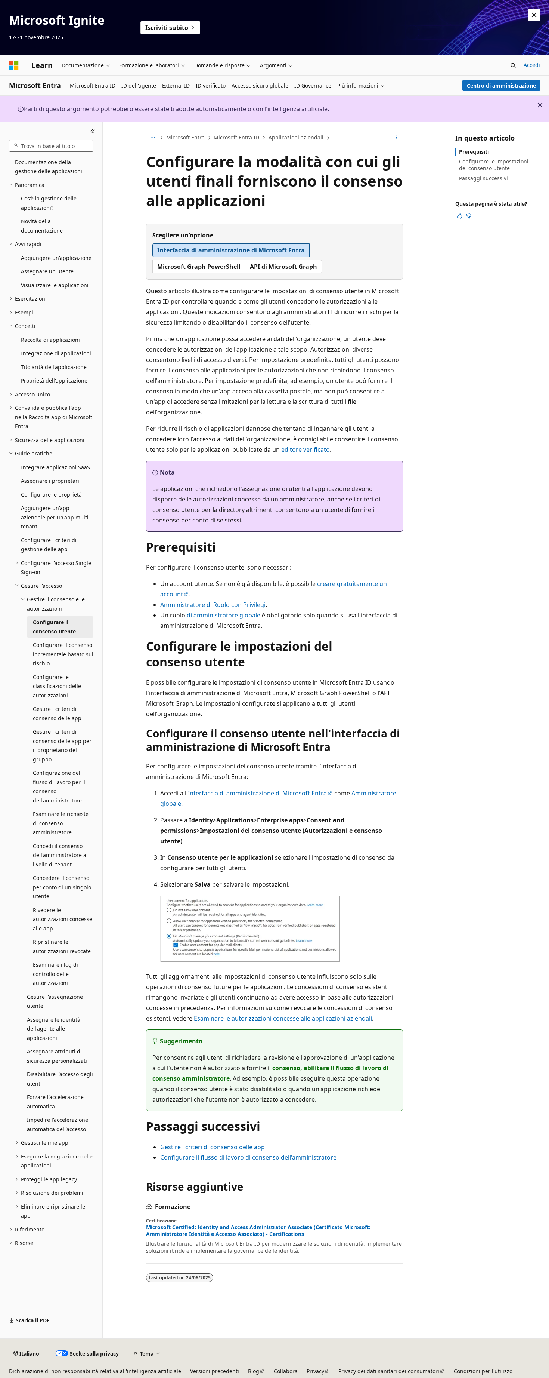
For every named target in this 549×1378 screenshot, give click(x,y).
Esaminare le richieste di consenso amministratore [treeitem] (61, 823)
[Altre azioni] (396, 138)
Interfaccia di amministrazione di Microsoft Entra (257, 793)
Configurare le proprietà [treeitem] (51, 494)
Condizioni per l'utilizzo (483, 1371)
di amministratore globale (223, 615)
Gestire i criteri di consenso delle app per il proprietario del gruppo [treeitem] (62, 745)
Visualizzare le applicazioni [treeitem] (55, 285)
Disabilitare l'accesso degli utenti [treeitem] (60, 1079)
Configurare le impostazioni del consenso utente (493, 165)
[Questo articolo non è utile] (468, 215)
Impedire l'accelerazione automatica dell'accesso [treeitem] (57, 1124)
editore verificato (305, 449)
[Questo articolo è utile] (459, 215)
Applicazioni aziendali (296, 137)
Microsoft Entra (185, 137)
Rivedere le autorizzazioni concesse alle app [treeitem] (62, 919)
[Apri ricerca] (513, 65)
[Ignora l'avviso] (534, 15)
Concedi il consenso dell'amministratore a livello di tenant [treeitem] (59, 855)
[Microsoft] (14, 65)
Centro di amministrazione (501, 85)
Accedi (532, 64)
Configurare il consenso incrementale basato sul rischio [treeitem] (63, 654)
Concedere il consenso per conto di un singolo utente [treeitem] (62, 887)
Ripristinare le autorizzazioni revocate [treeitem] (62, 946)
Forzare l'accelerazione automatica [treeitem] (55, 1101)
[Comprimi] (92, 131)
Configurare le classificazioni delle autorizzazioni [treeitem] (57, 686)
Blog (253, 1371)
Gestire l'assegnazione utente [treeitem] (55, 1001)
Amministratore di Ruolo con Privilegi (213, 605)
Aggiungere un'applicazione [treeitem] (56, 257)
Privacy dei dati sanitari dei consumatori (388, 1371)
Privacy (315, 1371)
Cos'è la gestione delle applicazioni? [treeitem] (49, 203)
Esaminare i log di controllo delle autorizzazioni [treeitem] (55, 973)
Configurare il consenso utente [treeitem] (54, 627)
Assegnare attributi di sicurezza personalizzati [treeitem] (57, 1056)
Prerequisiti (474, 151)
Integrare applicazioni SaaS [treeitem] (55, 467)
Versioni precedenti (214, 1371)
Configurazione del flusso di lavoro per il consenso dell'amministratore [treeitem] (59, 786)
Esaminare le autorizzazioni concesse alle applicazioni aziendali (283, 1018)
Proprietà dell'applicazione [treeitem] (54, 380)
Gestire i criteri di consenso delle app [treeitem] (57, 713)
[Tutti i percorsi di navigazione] (152, 138)
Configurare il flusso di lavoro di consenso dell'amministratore (248, 1157)
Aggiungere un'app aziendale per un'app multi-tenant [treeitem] (55, 517)
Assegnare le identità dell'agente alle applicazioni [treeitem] (53, 1028)
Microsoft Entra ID (236, 137)
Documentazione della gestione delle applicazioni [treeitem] (48, 167)
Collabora (286, 1371)
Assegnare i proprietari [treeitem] (50, 480)
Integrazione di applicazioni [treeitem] (56, 353)
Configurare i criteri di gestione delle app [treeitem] (49, 545)
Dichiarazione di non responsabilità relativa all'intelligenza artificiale (95, 1371)
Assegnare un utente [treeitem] (47, 271)
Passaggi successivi (483, 178)
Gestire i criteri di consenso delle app (212, 1147)
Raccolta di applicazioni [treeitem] (50, 339)
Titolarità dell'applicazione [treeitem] (54, 367)
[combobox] (51, 146)
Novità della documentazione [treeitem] (42, 226)
